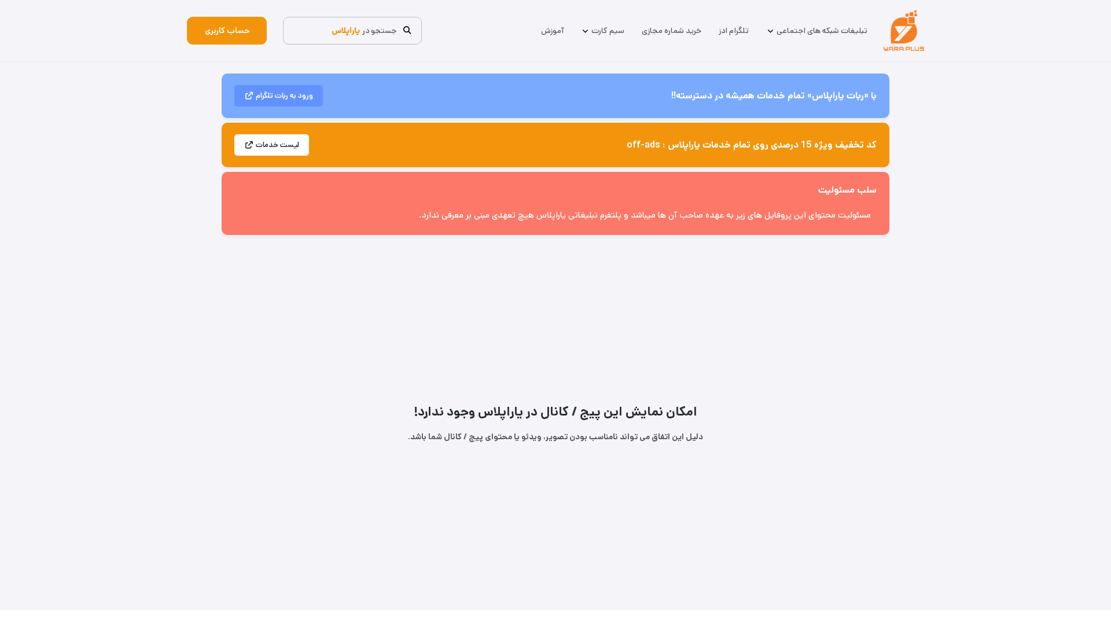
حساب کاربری (227, 30)
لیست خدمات (277, 144)
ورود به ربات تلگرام (284, 95)
